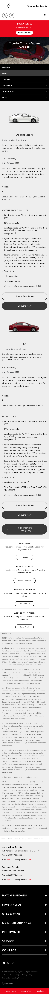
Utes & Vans (11, 913)
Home (2, 838)
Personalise (24, 557)
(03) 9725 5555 (15, 874)
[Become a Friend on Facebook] (3, 963)
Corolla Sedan (32, 838)
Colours (6, 79)
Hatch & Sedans (14, 895)
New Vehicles (12, 838)
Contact (9, 950)
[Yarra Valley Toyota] (6, 6)
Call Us (4, 14)
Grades (5, 73)
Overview (6, 67)
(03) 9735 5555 (15, 855)
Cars (22, 838)
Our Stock (7, 85)
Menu (45, 14)
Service (8, 941)
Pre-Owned (11, 932)
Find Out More (24, 603)
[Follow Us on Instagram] (8, 963)
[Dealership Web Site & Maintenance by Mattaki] (7, 983)
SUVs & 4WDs (12, 904)
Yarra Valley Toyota (37, 6)
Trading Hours (19, 859)
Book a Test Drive (25, 296)
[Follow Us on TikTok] (12, 963)
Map (4, 859)
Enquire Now (8, 91)
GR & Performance (17, 923)
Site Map (16, 974)
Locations (11, 14)
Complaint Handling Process (13, 978)
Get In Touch (24, 627)
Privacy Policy (27, 974)
